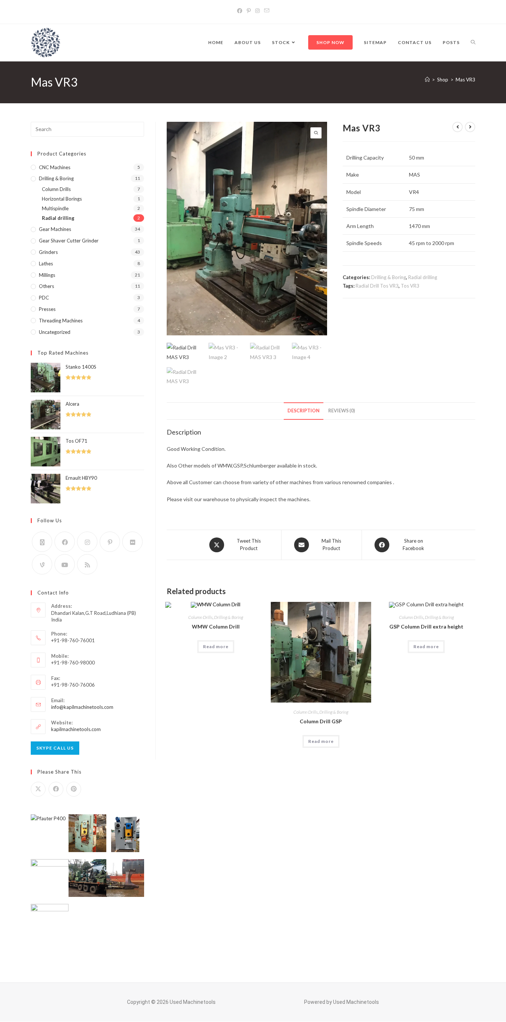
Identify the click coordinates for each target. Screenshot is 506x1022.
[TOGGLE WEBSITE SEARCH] (473, 42)
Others (46, 286)
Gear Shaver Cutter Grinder (69, 241)
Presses (47, 309)
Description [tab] (303, 410)
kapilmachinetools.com (76, 729)
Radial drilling (422, 277)
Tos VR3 (410, 286)
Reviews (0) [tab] (341, 410)
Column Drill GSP (321, 721)
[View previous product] (457, 127)
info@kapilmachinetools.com (82, 707)
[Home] (427, 80)
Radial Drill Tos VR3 (377, 286)
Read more (216, 646)
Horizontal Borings (62, 199)
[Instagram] (257, 10)
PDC (44, 298)
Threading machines (61, 321)
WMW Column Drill (216, 626)
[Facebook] (239, 10)
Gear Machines (55, 229)
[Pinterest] (248, 10)
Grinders (48, 252)
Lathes (46, 264)
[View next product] (470, 127)
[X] (42, 542)
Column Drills (200, 617)
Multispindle (55, 208)
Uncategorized (54, 332)
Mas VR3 (465, 80)
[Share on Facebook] (56, 789)
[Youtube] (64, 564)
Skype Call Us (55, 748)
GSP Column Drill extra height (426, 626)
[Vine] (42, 564)
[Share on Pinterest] (73, 789)
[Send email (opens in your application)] (267, 10)
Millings (47, 275)
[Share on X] (38, 789)
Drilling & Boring (388, 277)
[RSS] (87, 564)
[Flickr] (132, 542)
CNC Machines (54, 167)
